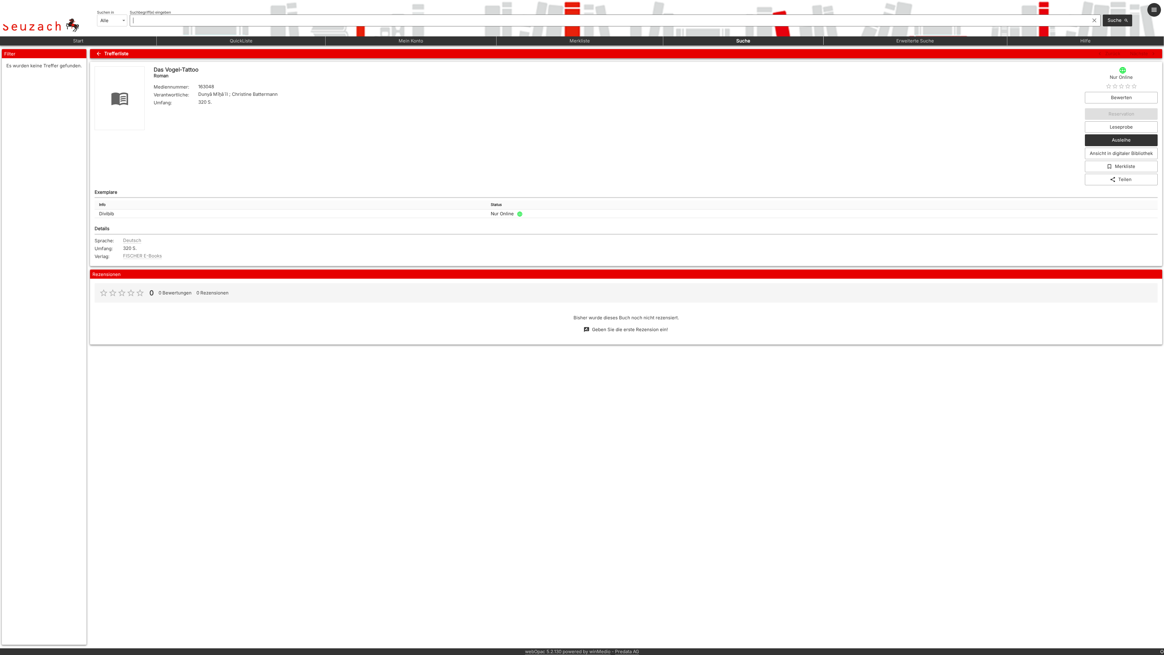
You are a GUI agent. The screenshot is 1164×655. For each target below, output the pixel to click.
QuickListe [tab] (241, 41)
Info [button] (102, 204)
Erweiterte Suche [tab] (915, 41)
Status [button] (496, 204)
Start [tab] (78, 41)
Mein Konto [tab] (411, 41)
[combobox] (608, 20)
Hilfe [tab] (1085, 41)
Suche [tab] (743, 41)
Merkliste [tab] (580, 41)
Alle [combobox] (104, 20)
